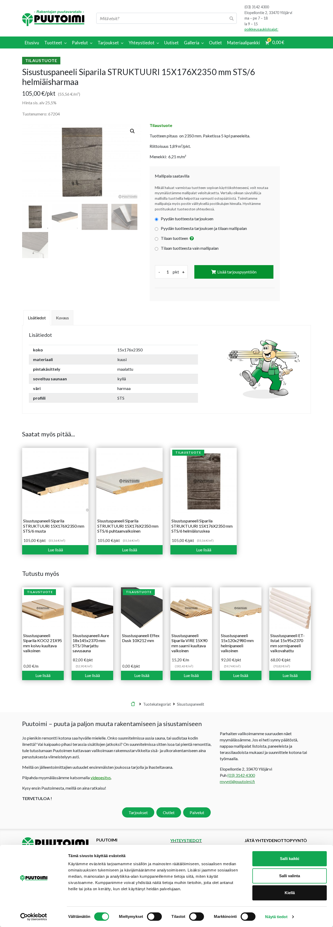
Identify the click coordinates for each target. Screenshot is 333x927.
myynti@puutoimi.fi (237, 781)
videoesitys (101, 777)
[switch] (154, 916)
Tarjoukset (138, 812)
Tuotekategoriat (157, 704)
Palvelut (197, 812)
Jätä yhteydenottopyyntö (276, 840)
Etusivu (133, 704)
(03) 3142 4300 (257, 7)
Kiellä (290, 893)
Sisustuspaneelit (190, 704)
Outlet (169, 812)
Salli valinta (289, 876)
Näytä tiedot (276, 916)
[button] (132, 131)
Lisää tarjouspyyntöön (237, 271)
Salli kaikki (289, 858)
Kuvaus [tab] (62, 317)
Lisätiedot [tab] (37, 317)
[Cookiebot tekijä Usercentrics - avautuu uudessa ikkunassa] (33, 917)
